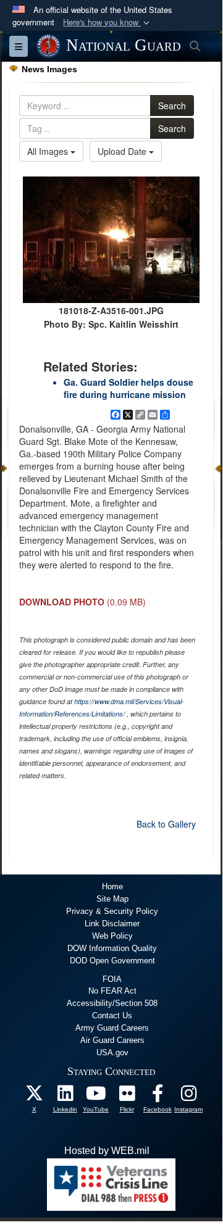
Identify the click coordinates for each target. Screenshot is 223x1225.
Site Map (112, 898)
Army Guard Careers (112, 1027)
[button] (107, 22)
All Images (48, 151)
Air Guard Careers (112, 1040)
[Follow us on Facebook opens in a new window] (157, 1096)
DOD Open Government (112, 960)
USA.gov (112, 1052)
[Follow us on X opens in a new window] (34, 1096)
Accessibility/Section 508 (112, 1003)
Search (172, 105)
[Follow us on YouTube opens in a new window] (95, 1096)
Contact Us (112, 1015)
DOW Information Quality (112, 948)
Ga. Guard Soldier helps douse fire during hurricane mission (128, 388)
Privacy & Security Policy (112, 911)
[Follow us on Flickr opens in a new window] (126, 1096)
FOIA (112, 979)
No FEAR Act (112, 990)
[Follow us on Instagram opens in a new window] (188, 1096)
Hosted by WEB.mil (106, 1150)
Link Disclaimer (112, 923)
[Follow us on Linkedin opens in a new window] (64, 1096)
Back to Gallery (166, 824)
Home (112, 886)
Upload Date (123, 151)
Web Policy (112, 936)
